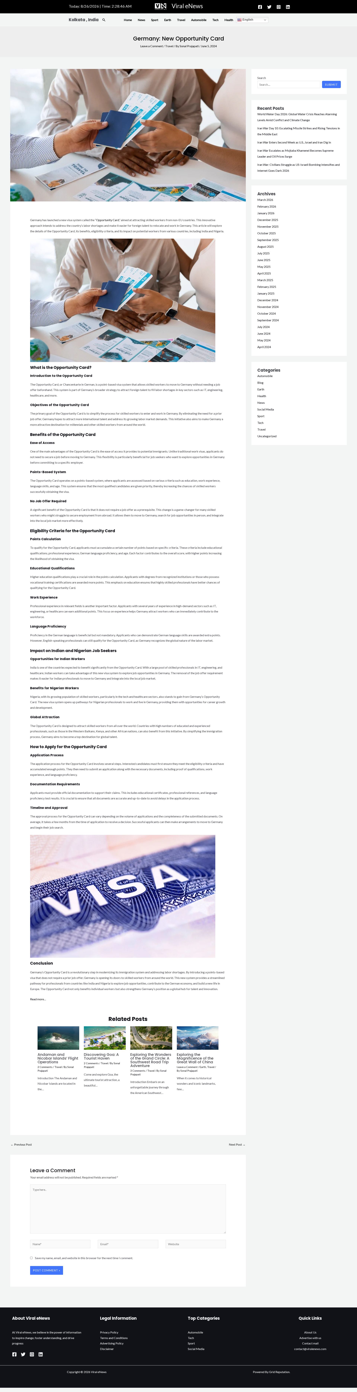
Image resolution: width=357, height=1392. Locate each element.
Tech (215, 20)
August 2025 (265, 246)
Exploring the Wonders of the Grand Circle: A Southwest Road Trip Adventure (150, 1060)
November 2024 (268, 306)
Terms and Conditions (114, 1338)
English (247, 19)
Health (228, 20)
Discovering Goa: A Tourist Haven (101, 1056)
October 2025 (266, 233)
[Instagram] (278, 7)
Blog (260, 382)
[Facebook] (260, 7)
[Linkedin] (288, 7)
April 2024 (264, 347)
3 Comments (137, 1070)
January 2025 (265, 293)
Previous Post (21, 1144)
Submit (331, 84)
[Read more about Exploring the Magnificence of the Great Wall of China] (198, 1037)
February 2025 (266, 286)
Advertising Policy (111, 1343)
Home (128, 20)
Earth (167, 20)
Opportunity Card (107, 220)
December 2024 (267, 300)
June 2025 (263, 260)
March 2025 (265, 280)
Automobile (198, 20)
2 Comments (45, 1066)
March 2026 (265, 199)
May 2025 (264, 266)
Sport (154, 20)
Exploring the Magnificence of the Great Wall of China (195, 1058)
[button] (104, 20)
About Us (310, 1332)
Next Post (237, 1144)
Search (261, 78)
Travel (181, 20)
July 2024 (263, 327)
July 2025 (263, 253)
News (141, 20)
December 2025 (267, 220)
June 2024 (263, 333)
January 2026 (265, 213)
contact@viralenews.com (310, 1349)
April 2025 (264, 273)
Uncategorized (266, 436)
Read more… (38, 999)
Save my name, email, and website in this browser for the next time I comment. (84, 1258)
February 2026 (266, 206)
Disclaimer (107, 1349)
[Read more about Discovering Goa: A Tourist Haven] (105, 1037)
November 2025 (268, 226)
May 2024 (264, 340)
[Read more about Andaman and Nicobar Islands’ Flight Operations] (58, 1037)
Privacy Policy (109, 1332)
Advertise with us (310, 1338)
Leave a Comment (151, 46)
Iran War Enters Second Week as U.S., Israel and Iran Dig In (294, 142)
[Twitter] (269, 7)
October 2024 (266, 313)
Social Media (265, 409)
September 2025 (268, 240)
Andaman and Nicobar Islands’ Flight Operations (58, 1058)
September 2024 (268, 320)
